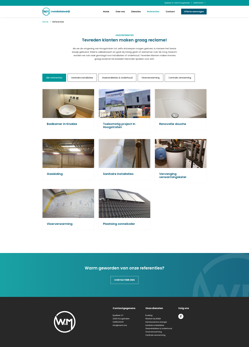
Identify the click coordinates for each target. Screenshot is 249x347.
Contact (170, 11)
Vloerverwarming (153, 331)
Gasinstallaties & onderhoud (158, 328)
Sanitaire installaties (154, 325)
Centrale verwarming (155, 335)
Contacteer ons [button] (124, 279)
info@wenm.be (120, 325)
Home (106, 11)
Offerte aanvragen (194, 11)
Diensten (136, 11)
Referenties (153, 11)
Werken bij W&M (153, 318)
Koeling (148, 315)
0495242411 (198, 3)
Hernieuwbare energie (156, 322)
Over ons (120, 11)
